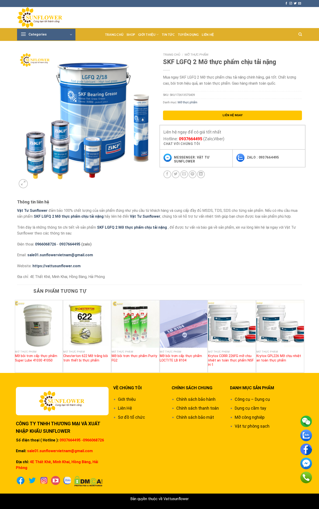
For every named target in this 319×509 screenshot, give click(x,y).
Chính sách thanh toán (197, 408)
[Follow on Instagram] (290, 3)
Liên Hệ (208, 34)
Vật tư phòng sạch (252, 426)
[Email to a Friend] (184, 174)
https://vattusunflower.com (56, 266)
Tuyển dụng (188, 34)
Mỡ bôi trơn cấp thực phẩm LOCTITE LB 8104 (181, 358)
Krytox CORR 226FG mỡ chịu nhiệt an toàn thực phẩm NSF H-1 (231, 360)
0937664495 (190, 138)
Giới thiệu (147, 34)
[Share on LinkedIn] (201, 174)
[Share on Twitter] (176, 174)
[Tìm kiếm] (300, 34)
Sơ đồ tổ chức (131, 417)
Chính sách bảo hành (196, 399)
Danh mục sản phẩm (252, 387)
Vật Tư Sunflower (32, 210)
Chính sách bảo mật (195, 417)
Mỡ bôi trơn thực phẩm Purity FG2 (134, 358)
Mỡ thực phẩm (196, 54)
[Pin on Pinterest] (192, 174)
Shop (131, 34)
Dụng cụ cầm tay (250, 408)
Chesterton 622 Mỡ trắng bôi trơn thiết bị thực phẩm (85, 358)
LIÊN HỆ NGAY (233, 115)
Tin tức (168, 34)
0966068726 (45, 244)
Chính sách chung (192, 387)
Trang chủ (114, 34)
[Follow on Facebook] (286, 3)
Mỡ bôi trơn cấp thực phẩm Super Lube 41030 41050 (36, 358)
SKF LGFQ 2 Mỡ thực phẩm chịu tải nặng (69, 216)
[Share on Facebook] (167, 174)
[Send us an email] (299, 3)
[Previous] (17, 335)
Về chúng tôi (127, 387)
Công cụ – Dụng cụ (252, 399)
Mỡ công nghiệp (250, 417)
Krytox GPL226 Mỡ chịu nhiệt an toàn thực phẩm (278, 358)
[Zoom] (23, 183)
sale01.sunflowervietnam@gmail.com (60, 255)
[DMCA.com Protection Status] (88, 481)
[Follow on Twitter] (295, 3)
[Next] (301, 335)
